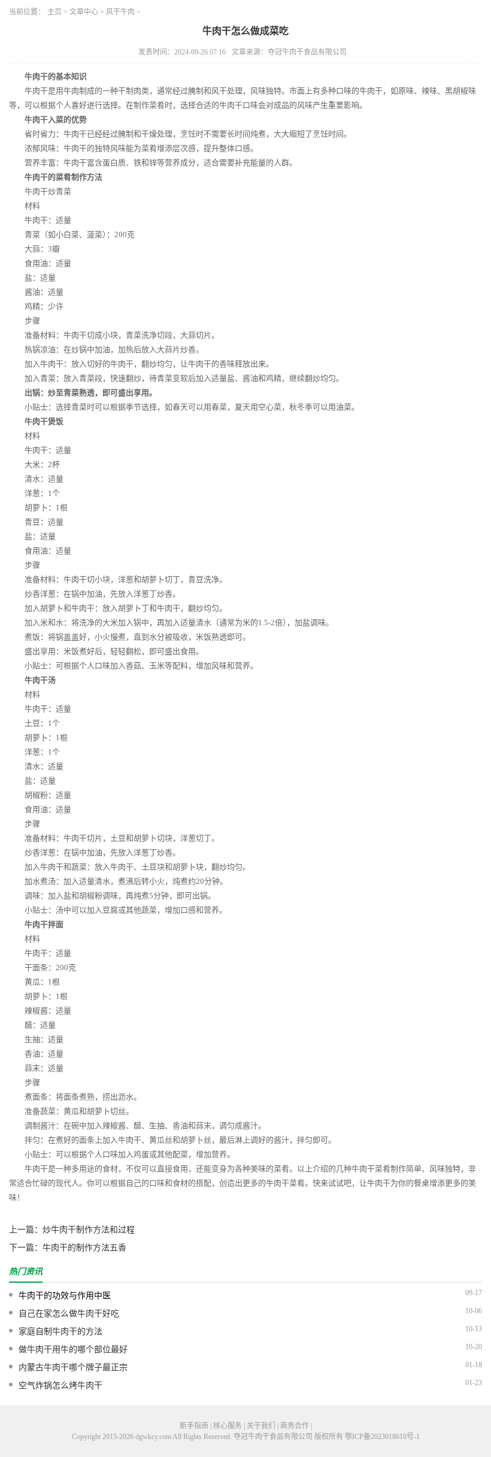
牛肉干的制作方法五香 (84, 1247)
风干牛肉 (120, 12)
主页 (54, 12)
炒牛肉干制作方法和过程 (89, 1229)
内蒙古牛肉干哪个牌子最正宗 (73, 1367)
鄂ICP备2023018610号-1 (382, 1436)
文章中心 (83, 12)
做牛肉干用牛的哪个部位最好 (73, 1349)
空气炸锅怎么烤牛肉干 (60, 1385)
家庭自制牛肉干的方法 (60, 1331)
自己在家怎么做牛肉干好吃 (69, 1313)
